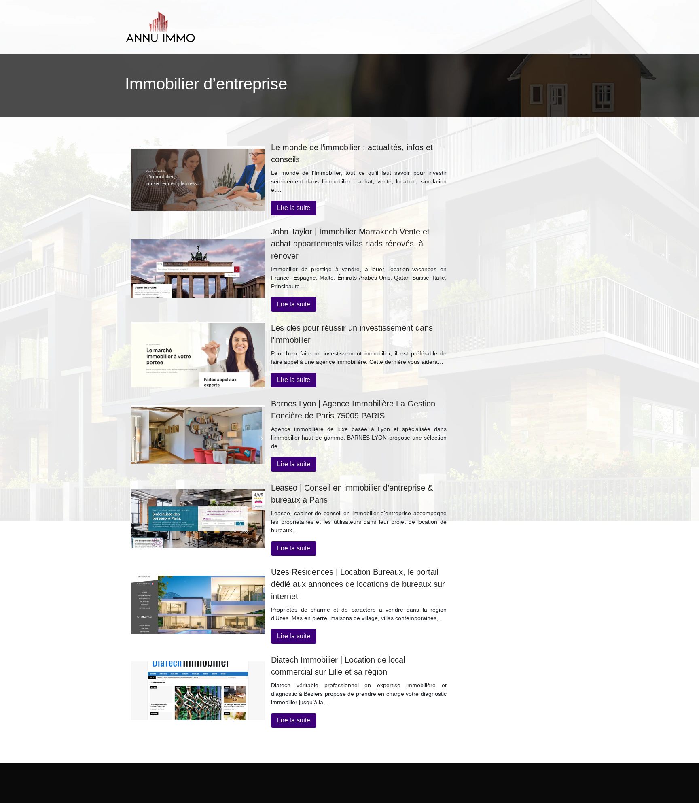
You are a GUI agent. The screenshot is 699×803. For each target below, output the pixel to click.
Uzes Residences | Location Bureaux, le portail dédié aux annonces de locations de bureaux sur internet (358, 584)
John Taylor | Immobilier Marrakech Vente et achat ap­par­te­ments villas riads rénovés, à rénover (350, 243)
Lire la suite (293, 207)
